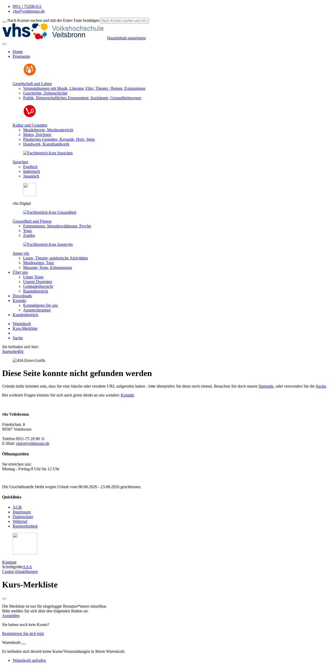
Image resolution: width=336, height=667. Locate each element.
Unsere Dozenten (37, 281)
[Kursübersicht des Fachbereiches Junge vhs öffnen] (48, 244)
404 (20, 351)
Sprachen (20, 162)
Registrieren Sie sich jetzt (23, 633)
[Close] (24, 644)
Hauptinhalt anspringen (126, 38)
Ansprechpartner (37, 310)
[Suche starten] (4, 22)
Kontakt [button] (19, 300)
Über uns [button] (20, 272)
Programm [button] (21, 56)
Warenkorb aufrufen (29, 660)
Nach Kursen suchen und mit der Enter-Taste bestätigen (53, 20)
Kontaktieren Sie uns (40, 305)
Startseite (9, 351)
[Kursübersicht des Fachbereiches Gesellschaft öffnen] (29, 74)
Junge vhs (21, 253)
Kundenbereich (25, 314)
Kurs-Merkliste (25, 328)
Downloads (22, 296)
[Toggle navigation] (4, 44)
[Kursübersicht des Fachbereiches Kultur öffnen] (29, 116)
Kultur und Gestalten (30, 125)
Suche (18, 338)
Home (18, 51)
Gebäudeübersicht (38, 286)
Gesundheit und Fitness (32, 221)
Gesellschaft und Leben (32, 83)
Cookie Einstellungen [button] (20, 571)
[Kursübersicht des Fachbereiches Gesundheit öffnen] (49, 212)
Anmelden (10, 615)
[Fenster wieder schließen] (4, 599)
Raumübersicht (35, 291)
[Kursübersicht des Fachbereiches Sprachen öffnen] (48, 153)
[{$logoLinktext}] (54, 38)
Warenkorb (22, 323)
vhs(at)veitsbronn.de (32, 443)
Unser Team (33, 277)
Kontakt (127, 395)
